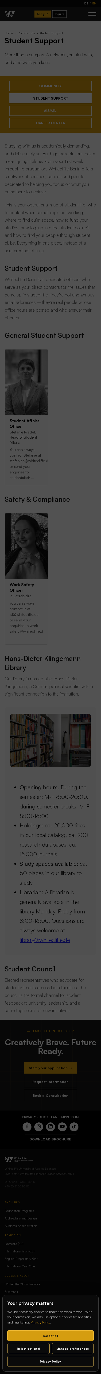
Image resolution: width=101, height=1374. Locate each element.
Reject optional (28, 1348)
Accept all (50, 1336)
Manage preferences (72, 1348)
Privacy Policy (40, 1322)
